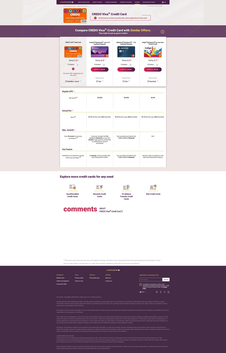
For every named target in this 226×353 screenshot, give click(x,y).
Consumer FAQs (61, 284)
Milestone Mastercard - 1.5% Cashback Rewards (126, 43)
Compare (71, 64)
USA (143, 292)
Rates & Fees (100, 78)
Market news (60, 278)
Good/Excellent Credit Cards (72, 195)
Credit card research (62, 281)
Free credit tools (94, 278)
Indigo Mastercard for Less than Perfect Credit (153, 43)
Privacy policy (79, 278)
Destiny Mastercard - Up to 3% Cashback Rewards (99, 43)
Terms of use (79, 281)
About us (108, 278)
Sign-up (166, 279)
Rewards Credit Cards (99, 195)
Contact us (108, 281)
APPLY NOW (99, 69)
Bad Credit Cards (153, 194)
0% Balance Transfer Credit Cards (126, 196)
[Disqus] (113, 235)
